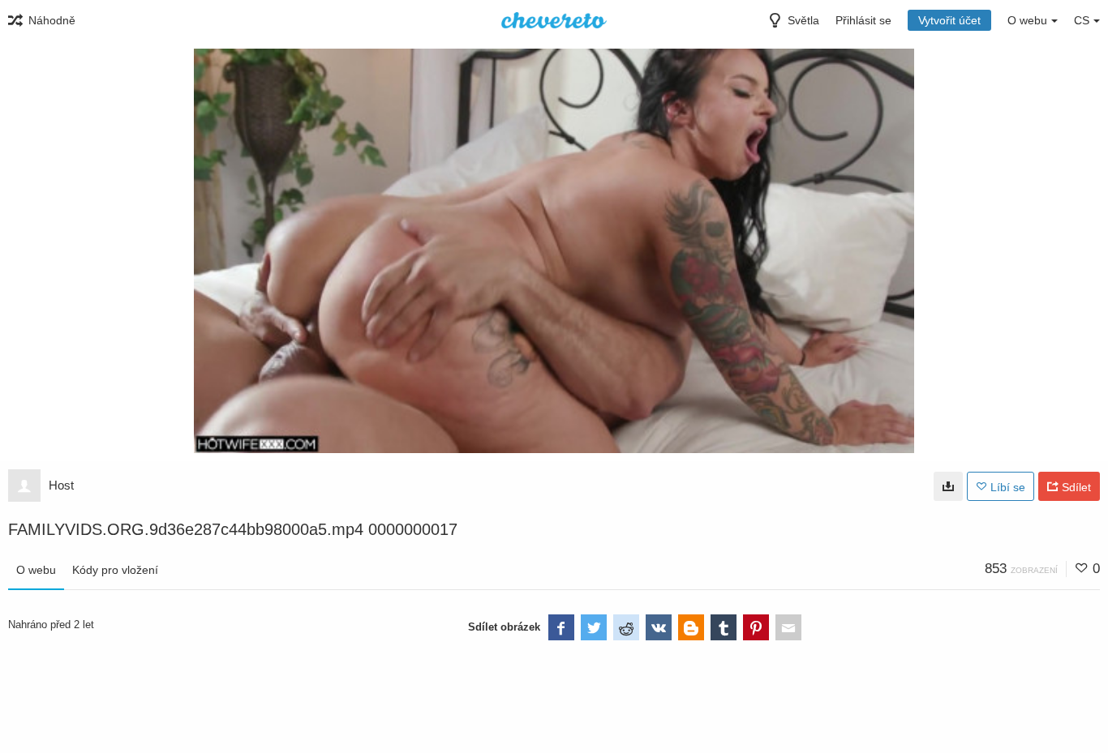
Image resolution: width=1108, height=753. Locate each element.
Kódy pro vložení (115, 569)
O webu (36, 569)
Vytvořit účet (949, 20)
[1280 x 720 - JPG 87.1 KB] (948, 486)
